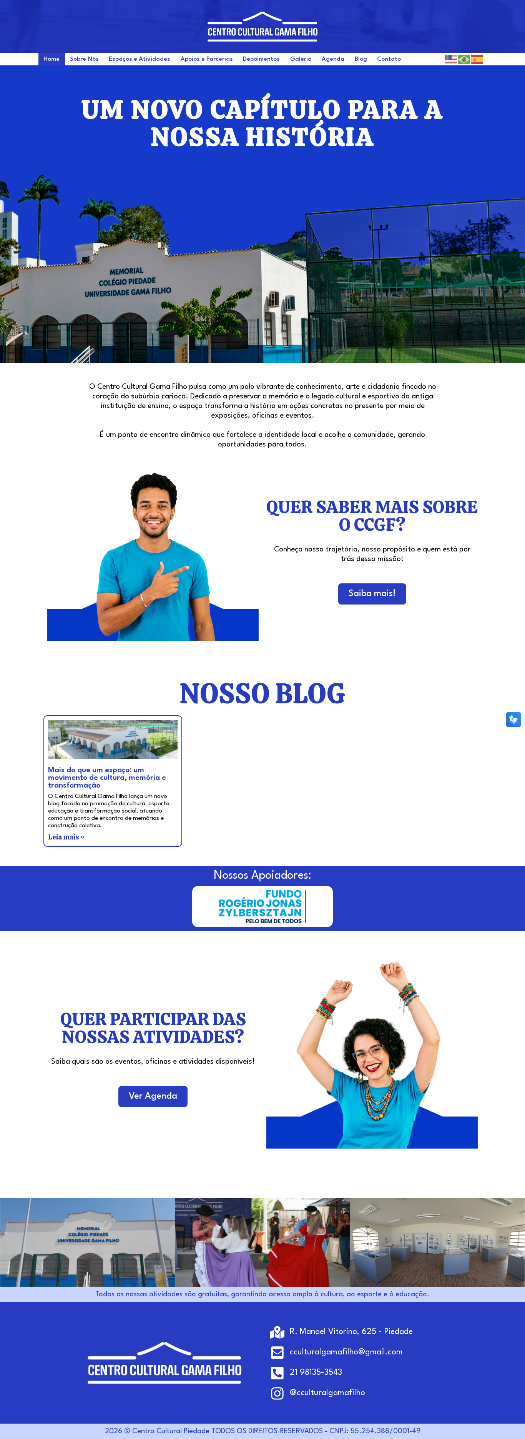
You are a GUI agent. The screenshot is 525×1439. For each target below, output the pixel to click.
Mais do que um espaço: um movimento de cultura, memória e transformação (107, 777)
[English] (451, 59)
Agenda (333, 59)
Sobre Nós (84, 59)
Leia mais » (66, 837)
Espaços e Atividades (139, 59)
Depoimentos (261, 59)
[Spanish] (477, 59)
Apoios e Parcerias (207, 59)
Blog (361, 59)
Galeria (301, 59)
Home (51, 59)
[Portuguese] (464, 59)
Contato (389, 59)
